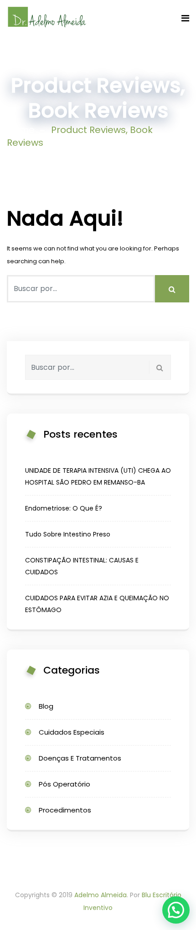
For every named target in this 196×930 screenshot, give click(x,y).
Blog (46, 706)
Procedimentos (65, 810)
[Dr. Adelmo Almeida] (47, 18)
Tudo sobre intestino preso (67, 534)
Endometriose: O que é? (63, 508)
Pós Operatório (64, 784)
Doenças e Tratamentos (80, 758)
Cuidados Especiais (71, 732)
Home (21, 129)
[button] (176, 910)
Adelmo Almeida (100, 894)
